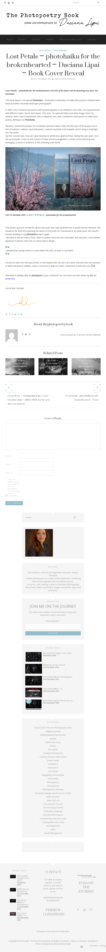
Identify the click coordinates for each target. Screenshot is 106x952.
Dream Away (53, 760)
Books (22, 39)
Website (9, 473)
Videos (50, 39)
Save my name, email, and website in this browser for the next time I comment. (14, 488)
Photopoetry (53, 786)
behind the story (53, 742)
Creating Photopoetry (53, 753)
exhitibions (53, 764)
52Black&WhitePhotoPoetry (53, 735)
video (53, 829)
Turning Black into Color (53, 822)
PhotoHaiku (60, 50)
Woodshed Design (62, 944)
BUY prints (53, 749)
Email (9, 464)
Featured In (53, 767)
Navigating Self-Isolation (53, 775)
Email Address (53, 621)
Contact (92, 39)
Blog (10, 39)
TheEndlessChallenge (53, 811)
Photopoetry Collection (53, 789)
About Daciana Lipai (70, 39)
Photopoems (53, 782)
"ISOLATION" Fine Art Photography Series (53, 727)
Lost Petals (45, 50)
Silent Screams (53, 796)
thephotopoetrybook (64, 79)
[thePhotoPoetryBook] (53, 20)
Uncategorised (53, 825)
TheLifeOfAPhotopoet (53, 815)
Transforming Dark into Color (53, 818)
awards (53, 738)
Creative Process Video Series (53, 757)
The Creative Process (53, 804)
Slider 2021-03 (53, 800)
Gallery (35, 39)
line (61, 266)
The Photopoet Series (53, 807)
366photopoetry (53, 731)
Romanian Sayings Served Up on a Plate (53, 793)
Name (8, 456)
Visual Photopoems (53, 833)
